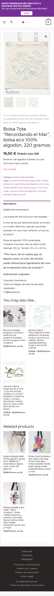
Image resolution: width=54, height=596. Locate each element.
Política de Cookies (27, 568)
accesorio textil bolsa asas (21, 180)
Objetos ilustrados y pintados (25, 115)
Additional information (16, 209)
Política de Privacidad (27, 572)
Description (9, 203)
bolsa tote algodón (27, 191)
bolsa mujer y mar (32, 188)
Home (6, 115)
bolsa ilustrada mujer (13, 188)
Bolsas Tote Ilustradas (23, 177)
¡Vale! (26, 13)
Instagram (27, 559)
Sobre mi (27, 551)
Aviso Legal (27, 576)
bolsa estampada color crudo (34, 184)
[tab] (27, 204)
